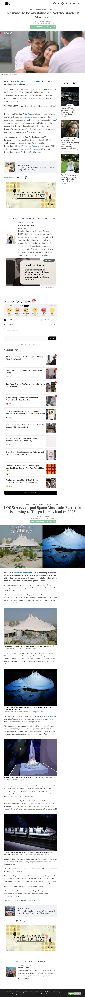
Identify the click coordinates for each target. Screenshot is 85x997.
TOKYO (24, 961)
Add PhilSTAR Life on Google (41, 27)
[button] (78, 3)
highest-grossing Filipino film (27, 81)
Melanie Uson (43, 516)
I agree (71, 994)
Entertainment (42, 9)
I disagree (78, 994)
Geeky (31, 9)
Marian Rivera (28, 218)
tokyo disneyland (37, 961)
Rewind (15, 218)
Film (52, 9)
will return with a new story (46, 716)
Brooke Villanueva (43, 22)
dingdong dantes (46, 218)
